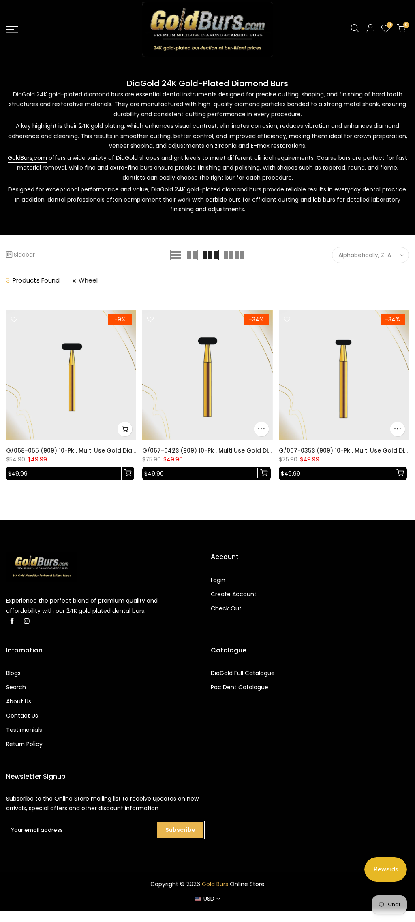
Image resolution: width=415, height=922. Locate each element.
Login (218, 580)
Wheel (88, 280)
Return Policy (24, 744)
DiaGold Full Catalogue (243, 673)
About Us (18, 701)
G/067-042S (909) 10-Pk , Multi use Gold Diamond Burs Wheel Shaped (245, 450)
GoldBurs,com (27, 158)
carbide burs (223, 199)
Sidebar (24, 255)
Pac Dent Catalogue (239, 687)
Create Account (234, 594)
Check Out (226, 608)
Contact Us (22, 716)
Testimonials (24, 730)
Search (16, 687)
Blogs (13, 673)
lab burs (324, 199)
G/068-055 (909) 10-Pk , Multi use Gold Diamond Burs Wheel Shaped (107, 450)
